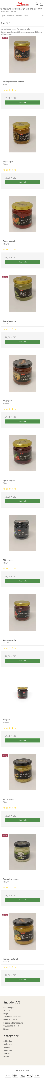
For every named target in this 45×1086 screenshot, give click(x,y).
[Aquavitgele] (22, 137)
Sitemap (6, 1029)
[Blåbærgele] (22, 536)
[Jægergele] (22, 376)
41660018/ (13, 1020)
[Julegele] (22, 695)
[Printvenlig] (43, 16)
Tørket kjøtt (7, 1050)
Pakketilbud (7, 1041)
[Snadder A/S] (22, 4)
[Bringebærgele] (22, 615)
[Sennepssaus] (22, 775)
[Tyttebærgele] (22, 456)
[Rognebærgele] (22, 217)
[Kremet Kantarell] (22, 934)
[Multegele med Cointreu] (22, 57)
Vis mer (6, 1056)
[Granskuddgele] (22, 296)
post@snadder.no (16, 1023)
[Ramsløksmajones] (22, 855)
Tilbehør (6, 1053)
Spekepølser (8, 1044)
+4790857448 (15, 1017)
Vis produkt (22, 102)
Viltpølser (6, 1047)
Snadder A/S (22, 1070)
